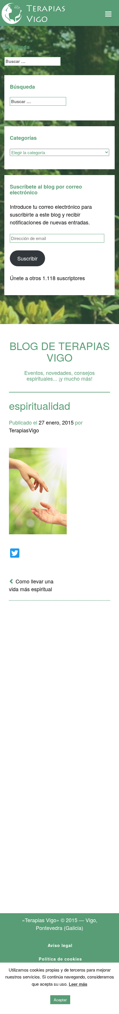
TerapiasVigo (24, 430)
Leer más (78, 984)
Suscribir (27, 258)
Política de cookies (60, 959)
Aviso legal (60, 945)
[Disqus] (59, 681)
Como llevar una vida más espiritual (31, 585)
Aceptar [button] (60, 999)
